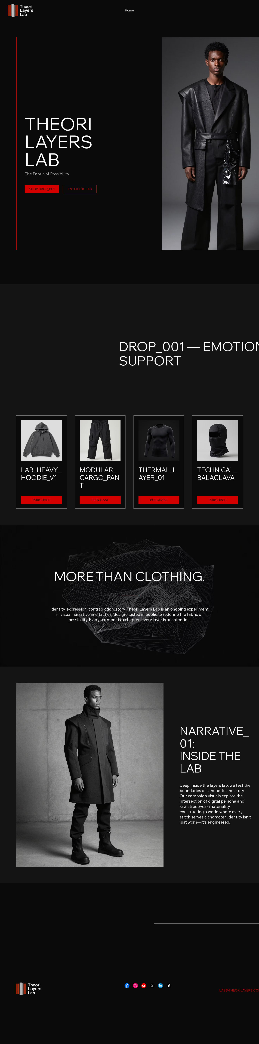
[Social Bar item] (127, 985)
